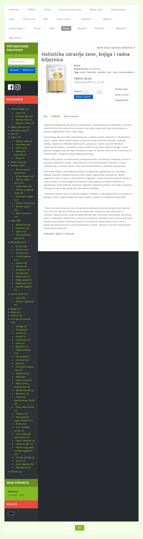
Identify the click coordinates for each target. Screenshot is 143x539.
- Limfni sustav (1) (23, 380)
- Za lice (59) (20, 246)
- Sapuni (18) (20, 263)
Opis (45, 116)
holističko (91, 72)
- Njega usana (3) (22, 283)
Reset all (29, 70)
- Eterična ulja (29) (23, 116)
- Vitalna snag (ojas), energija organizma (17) (24, 450)
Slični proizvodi (71, 116)
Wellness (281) (18, 165)
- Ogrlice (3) (20, 231)
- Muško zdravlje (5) (24, 390)
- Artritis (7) (20, 333)
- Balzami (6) (20, 266)
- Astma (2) (20, 336)
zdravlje (101, 72)
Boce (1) (14, 134)
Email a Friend (121, 95)
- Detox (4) (19, 343)
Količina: (79, 91)
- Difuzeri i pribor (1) (24, 123)
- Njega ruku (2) (22, 276)
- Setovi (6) (19, 113)
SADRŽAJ (55, 116)
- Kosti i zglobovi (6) (24, 464)
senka (82, 72)
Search (15, 70)
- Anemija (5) (20, 330)
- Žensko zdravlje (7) (24, 457)
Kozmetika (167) (18, 242)
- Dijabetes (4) (21, 346)
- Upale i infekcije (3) (24, 440)
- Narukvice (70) (22, 224)
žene (109, 72)
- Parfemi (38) (21, 273)
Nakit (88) (16, 220)
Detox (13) (16, 312)
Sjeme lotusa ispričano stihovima (115, 47)
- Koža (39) (19, 377)
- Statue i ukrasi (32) (24, 203)
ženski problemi (126, 72)
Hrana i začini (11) (19, 294)
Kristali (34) (16, 471)
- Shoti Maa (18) (22, 144)
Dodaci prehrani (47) (20, 127)
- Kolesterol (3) (21, 373)
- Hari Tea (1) (20, 148)
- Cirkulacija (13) (22, 340)
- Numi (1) (19, 158)
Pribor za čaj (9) (18, 162)
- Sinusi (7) (19, 461)
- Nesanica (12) (21, 393)
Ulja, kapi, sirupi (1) (20, 130)
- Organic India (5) (23, 141)
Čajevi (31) (16, 137)
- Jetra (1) (19, 363)
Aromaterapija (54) (20, 109)
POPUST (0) (16, 315)
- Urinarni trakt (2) (23, 444)
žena (115, 72)
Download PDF (121, 100)
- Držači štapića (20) (24, 176)
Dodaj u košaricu (83, 96)
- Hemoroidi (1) (21, 356)
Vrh (79, 528)
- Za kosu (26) (21, 249)
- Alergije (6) (20, 326)
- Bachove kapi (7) (23, 119)
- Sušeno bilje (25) (23, 186)
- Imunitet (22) (21, 360)
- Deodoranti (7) (22, 270)
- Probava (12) (21, 414)
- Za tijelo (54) (21, 253)
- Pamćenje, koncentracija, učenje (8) (24, 400)
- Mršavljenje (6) (22, 467)
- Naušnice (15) (21, 228)
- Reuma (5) (20, 424)
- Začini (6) (19, 298)
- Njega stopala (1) (23, 280)
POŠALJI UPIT (121, 89)
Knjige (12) (16, 309)
